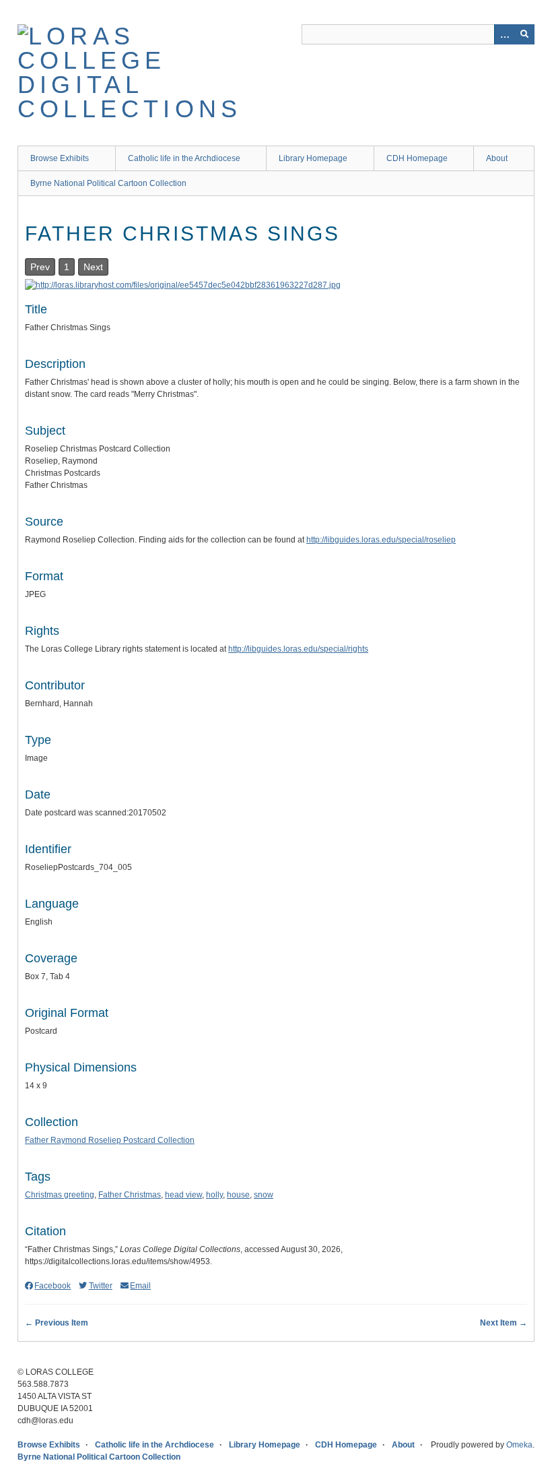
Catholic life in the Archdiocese (184, 158)
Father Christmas (129, 1195)
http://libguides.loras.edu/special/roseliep (381, 539)
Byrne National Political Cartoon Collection (108, 183)
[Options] (504, 34)
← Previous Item (56, 1323)
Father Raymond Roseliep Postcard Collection (110, 1140)
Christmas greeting (59, 1195)
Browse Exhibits (59, 158)
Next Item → (503, 1323)
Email (140, 1285)
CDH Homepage (417, 158)
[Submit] (524, 34)
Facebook (52, 1285)
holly (214, 1195)
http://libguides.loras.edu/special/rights (298, 649)
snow (263, 1195)
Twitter (100, 1285)
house (238, 1195)
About (497, 158)
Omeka (519, 1445)
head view (183, 1195)
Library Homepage (313, 158)
